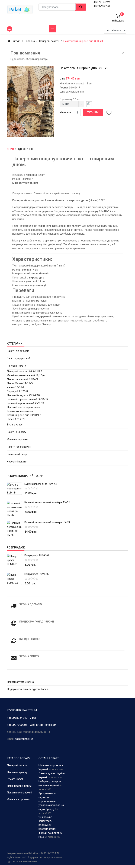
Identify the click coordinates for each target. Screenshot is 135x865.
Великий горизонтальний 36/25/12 (27, 399)
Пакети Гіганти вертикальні (23, 407)
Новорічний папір (17, 454)
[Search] (80, 7)
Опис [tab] (10, 149)
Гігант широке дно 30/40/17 (24, 415)
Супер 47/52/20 (16, 419)
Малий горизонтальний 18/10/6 (26, 375)
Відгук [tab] (21, 149)
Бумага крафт (15, 424)
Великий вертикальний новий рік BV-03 (47, 522)
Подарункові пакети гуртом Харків (28, 689)
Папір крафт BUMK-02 (36, 574)
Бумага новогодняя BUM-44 (40, 484)
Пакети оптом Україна (20, 681)
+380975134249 (100, 2)
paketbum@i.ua (24, 739)
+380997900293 (100, 6)
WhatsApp (36, 724)
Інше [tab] (32, 149)
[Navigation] (52, 28)
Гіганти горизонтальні (20, 411)
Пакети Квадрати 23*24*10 (23, 395)
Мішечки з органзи (17, 439)
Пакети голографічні (19, 446)
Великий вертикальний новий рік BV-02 (47, 502)
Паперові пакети (16, 365)
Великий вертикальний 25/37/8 (25, 403)
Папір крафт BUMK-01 (36, 555)
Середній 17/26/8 (17, 391)
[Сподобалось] (109, 112)
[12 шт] (72, 105)
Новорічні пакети (17, 461)
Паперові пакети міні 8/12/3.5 (24, 371)
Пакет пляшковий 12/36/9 (22, 379)
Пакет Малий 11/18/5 (20, 383)
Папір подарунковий (18, 358)
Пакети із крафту (16, 432)
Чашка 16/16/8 (15, 387)
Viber (33, 717)
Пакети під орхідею (18, 350)
